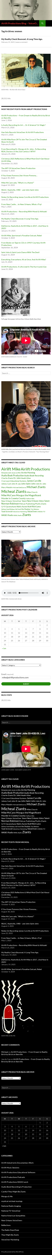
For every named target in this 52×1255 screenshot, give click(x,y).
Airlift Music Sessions (10, 1167)
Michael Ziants (36, 487)
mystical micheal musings (11, 1201)
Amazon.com (6, 473)
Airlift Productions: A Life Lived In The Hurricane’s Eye (23, 267)
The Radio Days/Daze (10, 1230)
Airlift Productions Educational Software (18, 1172)
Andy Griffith (16, 473)
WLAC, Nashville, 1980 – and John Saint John (20, 190)
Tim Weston (35, 509)
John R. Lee (16, 484)
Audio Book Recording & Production (16, 1187)
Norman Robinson (10, 503)
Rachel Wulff (27, 507)
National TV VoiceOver (11, 1211)
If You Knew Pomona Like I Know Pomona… (19, 175)
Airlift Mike (10, 469)
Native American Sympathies (13, 1215)
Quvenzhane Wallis (14, 506)
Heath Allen (26, 478)
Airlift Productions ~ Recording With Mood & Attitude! (24, 211)
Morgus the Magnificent (28, 495)
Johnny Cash (6, 484)
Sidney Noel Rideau (8, 509)
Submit (26, 684)
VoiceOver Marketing (20, 511)
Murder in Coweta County (13, 498)
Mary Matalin (7, 487)
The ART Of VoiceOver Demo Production (18, 168)
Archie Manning (28, 473)
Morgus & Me (7, 1196)
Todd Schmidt (7, 511)
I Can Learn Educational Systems (13, 481)
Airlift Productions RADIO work (14, 1182)
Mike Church (32, 492)
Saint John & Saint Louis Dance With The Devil (20, 252)
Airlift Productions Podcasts (13, 1177)
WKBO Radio (7, 515)
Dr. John (17, 478)
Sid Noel (18, 509)
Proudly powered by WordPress (12, 1252)
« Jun (4, 648)
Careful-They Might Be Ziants (13, 1191)
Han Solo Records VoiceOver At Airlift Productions (22, 132)
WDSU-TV (41, 512)
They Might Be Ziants (10, 1235)
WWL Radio (17, 515)
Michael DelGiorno (19, 487)
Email (7, 674)
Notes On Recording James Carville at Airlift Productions (25, 197)
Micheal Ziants (13, 491)
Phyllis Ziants (40, 504)
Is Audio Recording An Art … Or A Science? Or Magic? (23, 125)
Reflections (6, 1225)
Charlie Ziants (7, 478)
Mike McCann (8, 495)
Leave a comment (21, 42)
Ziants (26, 515)
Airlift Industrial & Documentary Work (17, 1163)
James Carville (34, 480)
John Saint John (28, 483)
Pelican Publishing (27, 504)
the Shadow (25, 509)
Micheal (4, 1052)
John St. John (41, 484)
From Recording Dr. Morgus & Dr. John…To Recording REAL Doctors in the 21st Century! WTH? (23, 150)
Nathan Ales (30, 499)
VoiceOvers (32, 511)
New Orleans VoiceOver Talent (14, 501)
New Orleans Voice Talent (38, 501)
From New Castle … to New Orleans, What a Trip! (21, 204)
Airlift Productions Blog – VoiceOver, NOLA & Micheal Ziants (20, 23)
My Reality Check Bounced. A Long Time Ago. (22, 39)
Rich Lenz (36, 506)
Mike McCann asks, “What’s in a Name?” (17, 183)
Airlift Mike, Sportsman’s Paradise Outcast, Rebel (21, 235)
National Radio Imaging (11, 1206)
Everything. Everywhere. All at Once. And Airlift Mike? (23, 259)
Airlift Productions (35, 469)
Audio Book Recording (34, 475)
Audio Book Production (12, 475)
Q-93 (3, 507)
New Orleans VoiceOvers (11, 1220)
